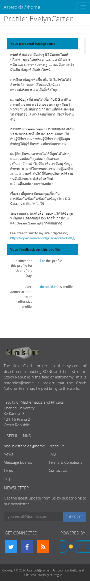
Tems (8, 470)
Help (8, 478)
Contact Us (58, 470)
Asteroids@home (22, 7)
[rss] (43, 546)
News (8, 453)
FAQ (52, 453)
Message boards (18, 462)
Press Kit (56, 445)
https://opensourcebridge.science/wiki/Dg (42, 238)
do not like (48, 286)
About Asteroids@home (24, 445)
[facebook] (27, 546)
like (43, 260)
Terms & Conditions (65, 462)
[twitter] (11, 546)
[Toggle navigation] (83, 7)
